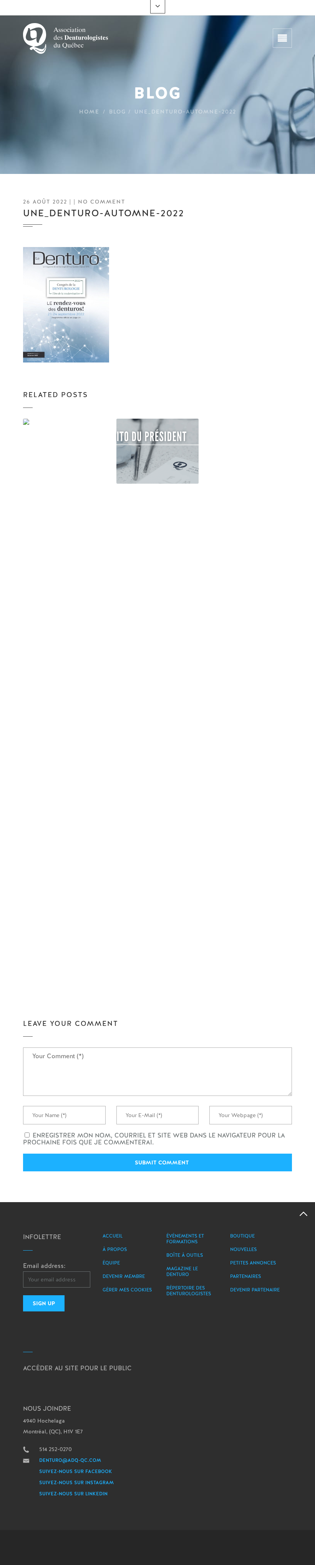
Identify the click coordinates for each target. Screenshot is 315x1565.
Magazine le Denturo (182, 1272)
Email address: (44, 1266)
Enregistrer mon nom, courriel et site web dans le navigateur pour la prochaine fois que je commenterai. (154, 1138)
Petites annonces (253, 1263)
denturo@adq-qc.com (70, 1460)
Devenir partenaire (255, 1290)
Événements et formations (185, 1239)
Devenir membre (124, 1276)
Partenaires (245, 1276)
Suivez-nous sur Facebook (75, 1471)
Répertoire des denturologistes (188, 1291)
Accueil (113, 1236)
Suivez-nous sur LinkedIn (73, 1494)
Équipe (111, 1263)
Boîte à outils (184, 1255)
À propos (115, 1249)
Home (89, 111)
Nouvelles (243, 1249)
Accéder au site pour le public (77, 1368)
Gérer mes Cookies (127, 1290)
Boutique (242, 1236)
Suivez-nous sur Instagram (76, 1483)
